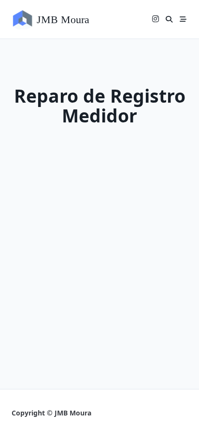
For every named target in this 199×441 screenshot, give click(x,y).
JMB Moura (63, 19)
